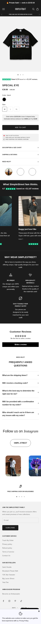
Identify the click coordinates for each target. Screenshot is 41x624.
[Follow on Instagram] (9, 601)
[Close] (39, 611)
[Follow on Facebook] (3, 601)
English (24, 607)
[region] (20, 489)
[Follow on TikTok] (21, 601)
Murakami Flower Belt (10, 571)
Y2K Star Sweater (8, 575)
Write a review (21, 345)
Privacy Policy (23, 621)
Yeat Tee (5, 582)
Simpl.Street (20, 443)
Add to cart (20, 127)
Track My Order (8, 540)
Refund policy (7, 548)
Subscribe (10, 528)
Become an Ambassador (11, 594)
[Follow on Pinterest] (15, 601)
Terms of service (8, 552)
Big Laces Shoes (8, 578)
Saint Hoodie (7, 567)
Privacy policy (7, 544)
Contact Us (6, 555)
